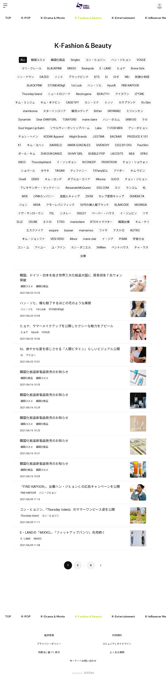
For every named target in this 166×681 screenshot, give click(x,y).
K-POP (26, 17)
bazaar (68, 230)
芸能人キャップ (70, 196)
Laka (98, 128)
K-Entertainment (123, 17)
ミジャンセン (134, 111)
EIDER (35, 179)
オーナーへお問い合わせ (83, 660)
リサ (145, 213)
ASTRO (135, 230)
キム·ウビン (137, 170)
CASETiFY (72, 102)
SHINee (101, 247)
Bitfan (98, 111)
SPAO (144, 153)
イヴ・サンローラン (31, 213)
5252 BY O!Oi (123, 145)
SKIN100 (131, 119)
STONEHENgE (56, 85)
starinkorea (30, 111)
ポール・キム (26, 153)
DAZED (44, 77)
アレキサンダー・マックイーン (40, 187)
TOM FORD (70, 119)
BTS (97, 77)
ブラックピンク (78, 77)
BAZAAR (116, 136)
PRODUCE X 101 (137, 136)
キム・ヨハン (35, 145)
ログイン (159, 5)
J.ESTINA (98, 136)
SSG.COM (103, 187)
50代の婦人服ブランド (94, 204)
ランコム (131, 187)
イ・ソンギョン (67, 162)
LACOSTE (117, 153)
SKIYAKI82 (114, 111)
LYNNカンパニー (44, 196)
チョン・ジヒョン (136, 179)
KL (144, 187)
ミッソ (108, 102)
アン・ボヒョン (138, 128)
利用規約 (117, 635)
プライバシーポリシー (49, 643)
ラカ (145, 119)
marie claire (89, 119)
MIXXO (71, 68)
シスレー (65, 213)
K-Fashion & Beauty (88, 17)
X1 (19, 145)
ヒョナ (121, 68)
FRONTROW (109, 162)
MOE (25, 196)
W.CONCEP (89, 162)
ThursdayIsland (41, 162)
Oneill (22, 179)
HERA (36, 204)
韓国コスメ (38, 60)
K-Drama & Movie (53, 17)
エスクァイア (34, 230)
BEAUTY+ (103, 94)
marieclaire (77, 221)
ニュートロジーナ (59, 94)
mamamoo (86, 230)
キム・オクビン (50, 102)
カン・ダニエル (81, 247)
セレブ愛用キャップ (111, 196)
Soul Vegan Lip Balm (31, 128)
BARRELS (56, 145)
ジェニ (23, 204)
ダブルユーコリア (78, 179)
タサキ (45, 170)
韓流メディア (79, 111)
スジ (117, 187)
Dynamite (24, 119)
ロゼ (116, 77)
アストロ (119, 230)
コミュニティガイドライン (116, 643)
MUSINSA (141, 204)
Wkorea (100, 179)
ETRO (61, 221)
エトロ (47, 221)
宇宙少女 (138, 239)
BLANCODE (122, 204)
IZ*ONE (139, 94)
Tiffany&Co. (100, 170)
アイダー (119, 170)
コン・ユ (23, 247)
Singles (75, 60)
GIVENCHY (102, 145)
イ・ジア (107, 239)
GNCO (22, 162)
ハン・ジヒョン (121, 60)
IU (106, 77)
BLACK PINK (34, 85)
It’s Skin (146, 102)
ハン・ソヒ (94, 85)
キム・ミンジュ (25, 102)
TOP (8, 17)
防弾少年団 (142, 77)
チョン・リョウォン (135, 162)
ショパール (28, 170)
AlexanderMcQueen (78, 187)
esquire (54, 230)
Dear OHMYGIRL (46, 119)
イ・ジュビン (128, 213)
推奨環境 (49, 635)
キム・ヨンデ (53, 179)
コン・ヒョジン (95, 60)
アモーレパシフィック (60, 204)
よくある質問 (117, 652)
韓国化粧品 (58, 60)
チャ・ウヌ (141, 247)
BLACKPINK (54, 68)
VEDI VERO (57, 239)
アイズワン (122, 94)
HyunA (111, 85)
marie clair (89, 239)
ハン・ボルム (111, 119)
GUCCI (115, 179)
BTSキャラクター (101, 221)
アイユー (40, 247)
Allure (73, 239)
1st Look (76, 85)
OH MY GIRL (75, 153)
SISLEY (81, 213)
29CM (89, 196)
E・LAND (105, 68)
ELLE (20, 221)
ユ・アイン (58, 247)
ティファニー (78, 170)
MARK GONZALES (79, 145)
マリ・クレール (32, 68)
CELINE (33, 221)
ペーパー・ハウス (103, 213)
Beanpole (88, 68)
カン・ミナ (92, 102)
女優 (83, 256)
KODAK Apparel (54, 136)
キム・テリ (142, 221)
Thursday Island (32, 94)
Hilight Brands (78, 136)
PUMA (123, 239)
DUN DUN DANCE (51, 153)
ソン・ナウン (25, 77)
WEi (127, 77)
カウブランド (127, 102)
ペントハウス (120, 247)
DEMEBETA (137, 196)
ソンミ (58, 77)
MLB (132, 153)
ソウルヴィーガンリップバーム (70, 128)
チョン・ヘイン (28, 136)
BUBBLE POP (96, 153)
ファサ (103, 230)
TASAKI (60, 170)
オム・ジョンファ (33, 239)
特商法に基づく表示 (49, 652)
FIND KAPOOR (130, 85)
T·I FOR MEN (114, 128)
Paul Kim (142, 145)
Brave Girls (138, 68)
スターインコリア (54, 111)
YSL (51, 213)
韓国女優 (124, 221)
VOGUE (141, 60)
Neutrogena (83, 94)
